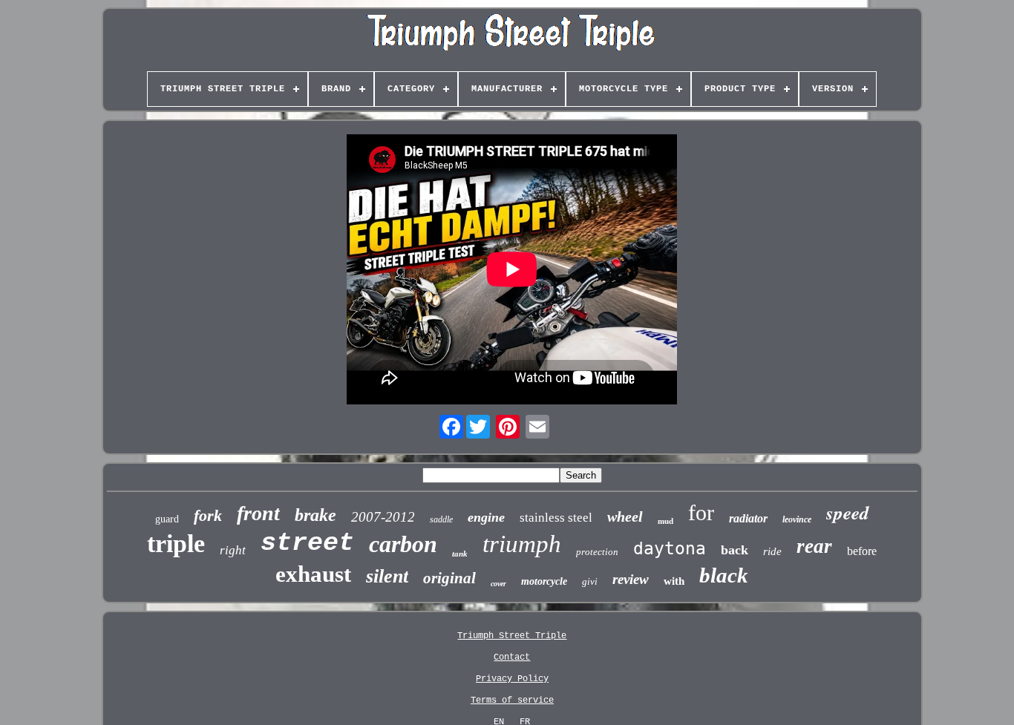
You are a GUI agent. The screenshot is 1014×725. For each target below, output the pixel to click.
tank (460, 553)
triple (176, 543)
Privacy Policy (512, 679)
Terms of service (512, 700)
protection (597, 551)
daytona (669, 548)
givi (590, 581)
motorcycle (544, 581)
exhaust (313, 574)
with (674, 581)
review (630, 579)
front (258, 513)
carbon (403, 544)
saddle (441, 519)
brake (315, 515)
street (307, 543)
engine (486, 517)
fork (208, 515)
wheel (625, 516)
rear (814, 546)
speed (847, 512)
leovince (796, 519)
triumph (522, 544)
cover (498, 584)
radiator (748, 518)
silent (387, 576)
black (723, 575)
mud (665, 520)
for (701, 512)
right (233, 550)
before (862, 551)
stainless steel (556, 518)
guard (167, 519)
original (449, 578)
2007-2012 (383, 517)
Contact (512, 657)
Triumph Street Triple (511, 636)
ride (772, 551)
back (734, 549)
